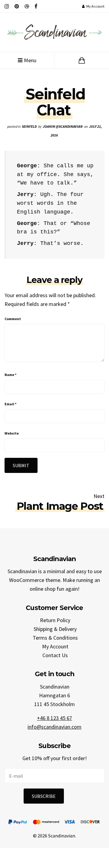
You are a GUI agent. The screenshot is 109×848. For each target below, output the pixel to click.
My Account (55, 646)
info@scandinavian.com (54, 726)
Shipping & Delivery (55, 628)
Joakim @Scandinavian (63, 126)
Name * (10, 374)
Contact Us (55, 655)
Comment (13, 318)
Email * (10, 404)
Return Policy (55, 620)
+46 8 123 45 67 (54, 718)
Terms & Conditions (55, 637)
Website (12, 433)
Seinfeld (29, 126)
